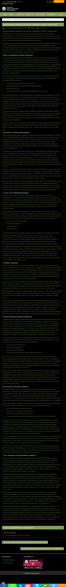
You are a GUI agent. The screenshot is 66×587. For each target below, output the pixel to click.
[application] (33, 564)
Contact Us (29, 14)
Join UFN (20, 14)
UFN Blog (10, 19)
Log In (61, 14)
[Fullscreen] (41, 567)
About (11, 14)
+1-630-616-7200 (11, 2)
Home (5, 14)
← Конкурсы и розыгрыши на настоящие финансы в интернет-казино (25, 542)
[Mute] (38, 567)
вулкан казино (30, 43)
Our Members (41, 14)
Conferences (51, 14)
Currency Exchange (8, 560)
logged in (14, 535)
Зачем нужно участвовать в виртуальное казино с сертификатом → (42, 548)
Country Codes (7, 563)
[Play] (26, 567)
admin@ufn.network (8, 3)
